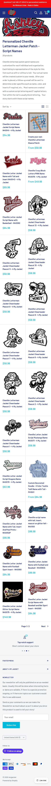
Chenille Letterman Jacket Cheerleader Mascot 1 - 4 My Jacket (12, 443)
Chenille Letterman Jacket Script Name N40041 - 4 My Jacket (12, 127)
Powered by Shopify (10, 780)
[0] (46, 12)
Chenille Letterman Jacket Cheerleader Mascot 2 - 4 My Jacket (38, 401)
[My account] (41, 12)
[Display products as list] (47, 106)
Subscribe (11, 725)
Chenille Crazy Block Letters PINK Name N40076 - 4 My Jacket (37, 173)
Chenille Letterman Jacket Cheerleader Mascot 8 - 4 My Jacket (38, 312)
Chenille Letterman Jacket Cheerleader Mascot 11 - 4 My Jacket (12, 266)
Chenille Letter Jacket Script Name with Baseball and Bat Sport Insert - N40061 (38, 604)
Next (43, 626)
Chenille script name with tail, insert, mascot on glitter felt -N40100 (37, 522)
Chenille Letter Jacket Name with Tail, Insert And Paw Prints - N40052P (12, 528)
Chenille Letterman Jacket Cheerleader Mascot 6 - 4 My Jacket (38, 354)
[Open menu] (4, 13)
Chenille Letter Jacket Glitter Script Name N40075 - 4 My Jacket (12, 609)
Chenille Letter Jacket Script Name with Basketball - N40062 (12, 220)
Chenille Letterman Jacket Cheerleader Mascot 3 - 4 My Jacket (12, 403)
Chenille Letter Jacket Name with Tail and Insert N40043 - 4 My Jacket (12, 178)
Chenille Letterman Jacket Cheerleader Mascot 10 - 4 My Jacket (36, 263)
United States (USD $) (12, 737)
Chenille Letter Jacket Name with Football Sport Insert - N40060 (12, 566)
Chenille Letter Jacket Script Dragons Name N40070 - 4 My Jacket (12, 479)
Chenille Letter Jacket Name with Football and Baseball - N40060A (38, 564)
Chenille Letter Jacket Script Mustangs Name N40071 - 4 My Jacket (37, 437)
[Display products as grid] (43, 106)
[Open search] (35, 12)
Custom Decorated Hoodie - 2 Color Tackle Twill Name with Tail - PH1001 (38, 487)
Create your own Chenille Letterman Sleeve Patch (36, 140)
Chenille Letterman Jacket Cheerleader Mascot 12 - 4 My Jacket (38, 222)
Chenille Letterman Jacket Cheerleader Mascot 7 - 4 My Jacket (12, 355)
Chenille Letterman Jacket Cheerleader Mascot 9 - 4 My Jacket (12, 303)
